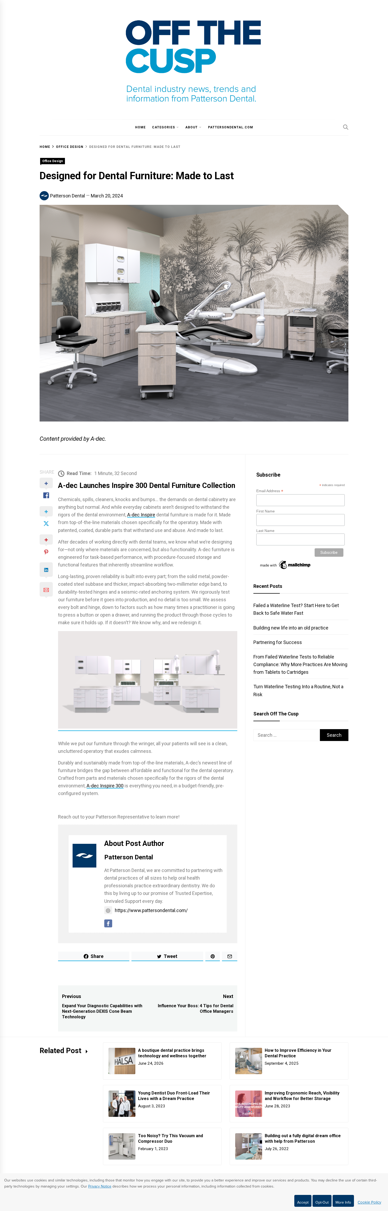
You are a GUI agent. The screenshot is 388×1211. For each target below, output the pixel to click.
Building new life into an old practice (290, 628)
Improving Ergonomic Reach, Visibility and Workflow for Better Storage (302, 1096)
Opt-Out (322, 1202)
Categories (163, 127)
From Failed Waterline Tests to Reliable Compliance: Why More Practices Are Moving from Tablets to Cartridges (300, 664)
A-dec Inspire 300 (105, 785)
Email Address (269, 490)
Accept (303, 1202)
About (191, 127)
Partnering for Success (277, 642)
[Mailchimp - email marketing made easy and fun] (286, 569)
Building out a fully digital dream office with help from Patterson (303, 1138)
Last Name (265, 531)
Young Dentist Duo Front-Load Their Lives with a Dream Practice (174, 1096)
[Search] (345, 127)
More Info (343, 1202)
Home (140, 127)
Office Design (52, 161)
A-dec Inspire (141, 514)
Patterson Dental (67, 195)
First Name (265, 511)
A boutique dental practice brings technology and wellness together (172, 1053)
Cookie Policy (369, 1202)
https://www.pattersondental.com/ (151, 910)
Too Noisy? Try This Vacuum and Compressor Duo (170, 1138)
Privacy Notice (99, 1186)
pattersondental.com (230, 127)
